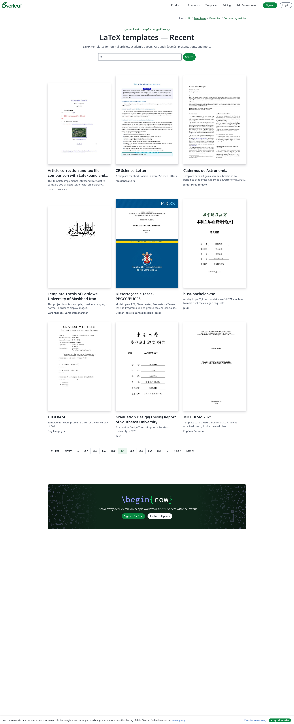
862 (132, 451)
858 (95, 451)
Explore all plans (160, 516)
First (54, 451)
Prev (68, 451)
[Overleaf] (12, 5)
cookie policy (178, 720)
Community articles (235, 18)
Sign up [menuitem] (270, 5)
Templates (200, 18)
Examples (214, 18)
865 (159, 451)
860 (113, 451)
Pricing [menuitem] (227, 5)
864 (150, 451)
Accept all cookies (279, 720)
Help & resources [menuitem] (246, 5)
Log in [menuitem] (285, 5)
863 (141, 451)
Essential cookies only (255, 720)
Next (177, 451)
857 (86, 451)
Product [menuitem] (176, 5)
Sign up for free (133, 516)
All (189, 18)
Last (190, 451)
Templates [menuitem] (211, 5)
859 (104, 451)
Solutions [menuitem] (193, 5)
